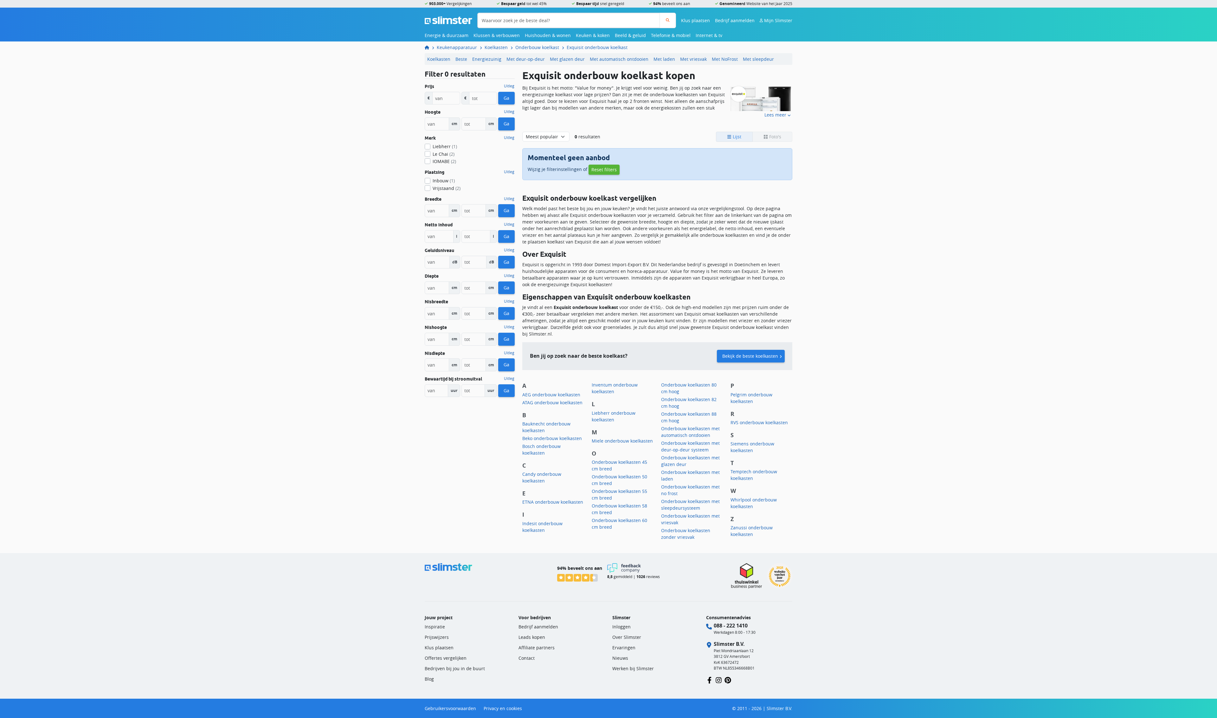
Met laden (664, 59)
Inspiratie (435, 627)
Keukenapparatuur (457, 47)
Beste (461, 59)
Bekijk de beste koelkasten (750, 356)
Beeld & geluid (630, 35)
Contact (526, 658)
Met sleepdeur (758, 59)
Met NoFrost (725, 59)
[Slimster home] (448, 20)
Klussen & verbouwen (496, 35)
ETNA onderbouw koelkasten (552, 502)
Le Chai (443, 154)
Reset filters (604, 170)
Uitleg (509, 86)
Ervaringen (623, 648)
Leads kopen (531, 637)
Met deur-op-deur (525, 59)
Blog (429, 679)
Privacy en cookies (503, 708)
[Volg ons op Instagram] (718, 680)
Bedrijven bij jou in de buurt (455, 668)
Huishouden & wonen (548, 35)
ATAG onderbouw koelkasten (552, 403)
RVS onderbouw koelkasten (759, 422)
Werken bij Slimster (633, 668)
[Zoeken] (668, 20)
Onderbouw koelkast (537, 47)
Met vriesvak (693, 59)
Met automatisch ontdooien (619, 59)
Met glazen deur (567, 59)
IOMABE (444, 161)
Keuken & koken (593, 35)
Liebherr (445, 146)
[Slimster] (429, 47)
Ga (506, 98)
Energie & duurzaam (446, 35)
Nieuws (620, 658)
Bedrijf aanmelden (735, 20)
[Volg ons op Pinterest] (727, 680)
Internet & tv (709, 35)
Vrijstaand (446, 188)
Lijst (736, 137)
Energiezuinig (486, 59)
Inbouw (444, 181)
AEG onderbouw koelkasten (551, 395)
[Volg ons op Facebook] (709, 680)
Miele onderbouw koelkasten (622, 441)
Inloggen (621, 627)
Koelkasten (496, 47)
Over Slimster (626, 637)
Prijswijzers (437, 637)
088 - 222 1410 (731, 625)
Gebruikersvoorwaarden (450, 708)
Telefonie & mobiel (671, 35)
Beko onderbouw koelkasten (552, 438)
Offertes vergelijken (446, 658)
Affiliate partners (536, 648)
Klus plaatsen (695, 20)
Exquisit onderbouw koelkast (597, 47)
